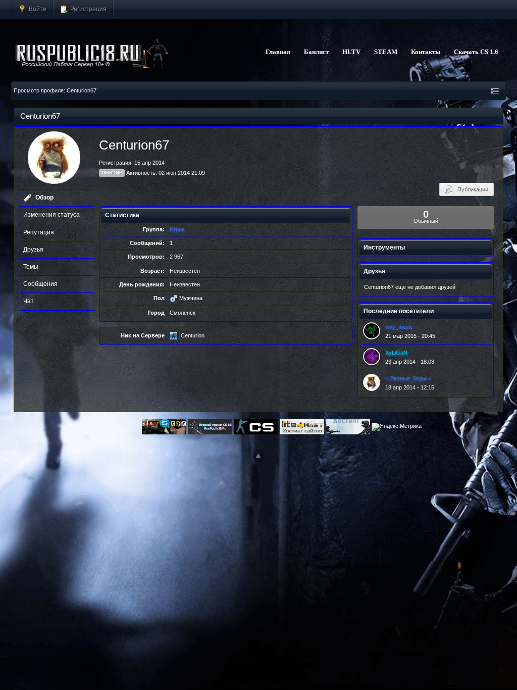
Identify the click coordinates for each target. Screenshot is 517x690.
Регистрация (88, 9)
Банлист (316, 52)
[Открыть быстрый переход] (495, 91)
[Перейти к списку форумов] (92, 54)
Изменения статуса (51, 214)
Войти (36, 9)
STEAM (385, 52)
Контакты (425, 52)
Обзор (44, 197)
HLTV (351, 52)
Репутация (38, 232)
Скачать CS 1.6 (476, 52)
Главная (278, 52)
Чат (28, 301)
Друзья (33, 249)
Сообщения (40, 283)
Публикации (470, 189)
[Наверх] (258, 456)
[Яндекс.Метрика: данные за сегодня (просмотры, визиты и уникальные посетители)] (397, 427)
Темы (30, 266)
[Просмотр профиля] (371, 330)
